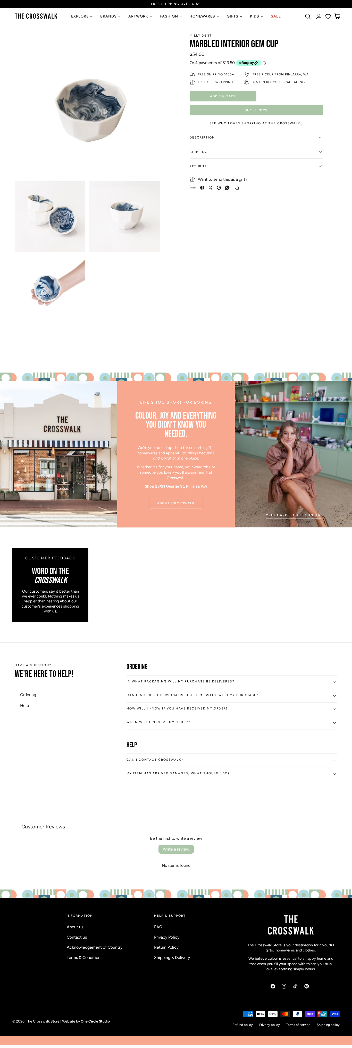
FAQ (158, 926)
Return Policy (166, 947)
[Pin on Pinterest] (218, 187)
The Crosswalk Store (43, 1021)
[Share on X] (210, 187)
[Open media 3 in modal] (150, 191)
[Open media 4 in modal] (75, 265)
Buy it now (256, 109)
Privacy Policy (166, 936)
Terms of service (298, 1025)
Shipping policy (328, 1025)
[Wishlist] (328, 16)
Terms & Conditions (84, 957)
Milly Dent (201, 35)
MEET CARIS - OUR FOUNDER (293, 515)
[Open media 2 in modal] (75, 191)
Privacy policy (269, 1025)
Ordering (28, 694)
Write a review (176, 849)
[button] (308, 16)
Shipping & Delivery (172, 957)
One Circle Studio (95, 1021)
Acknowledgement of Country (94, 947)
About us (75, 926)
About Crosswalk (176, 503)
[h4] (293, 454)
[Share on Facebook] (202, 187)
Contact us (77, 936)
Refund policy (242, 1025)
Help (24, 705)
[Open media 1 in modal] (150, 42)
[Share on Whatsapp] (227, 187)
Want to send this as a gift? (222, 179)
